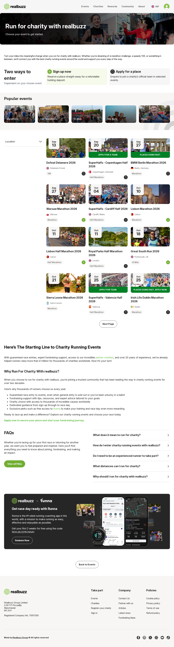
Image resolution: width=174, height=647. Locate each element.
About (141, 6)
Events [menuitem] (94, 598)
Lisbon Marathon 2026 (145, 208)
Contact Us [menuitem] (124, 598)
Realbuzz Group (20, 637)
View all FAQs (14, 464)
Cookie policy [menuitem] (153, 598)
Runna (56, 408)
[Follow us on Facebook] (138, 637)
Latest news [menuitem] (124, 613)
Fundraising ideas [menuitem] (127, 617)
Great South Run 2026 (145, 251)
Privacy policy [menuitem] (153, 603)
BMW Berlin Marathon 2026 (148, 162)
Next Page (108, 324)
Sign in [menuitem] (94, 613)
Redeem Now (22, 540)
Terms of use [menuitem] (152, 608)
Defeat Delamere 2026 (61, 162)
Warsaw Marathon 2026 (61, 208)
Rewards (112, 6)
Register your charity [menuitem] (101, 608)
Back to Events (87, 564)
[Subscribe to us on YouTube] (162, 637)
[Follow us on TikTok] (168, 637)
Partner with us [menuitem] (126, 603)
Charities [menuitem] (95, 603)
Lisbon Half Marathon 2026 (63, 251)
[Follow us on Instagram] (156, 637)
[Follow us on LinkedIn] (144, 637)
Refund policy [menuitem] (153, 613)
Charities (98, 6)
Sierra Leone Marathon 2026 (64, 297)
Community (128, 6)
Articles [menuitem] (122, 608)
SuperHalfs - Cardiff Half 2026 (108, 208)
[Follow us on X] (150, 637)
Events (85, 6)
